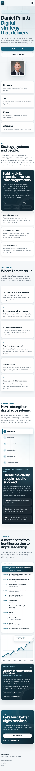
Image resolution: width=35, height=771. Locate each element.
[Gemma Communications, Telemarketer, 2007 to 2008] (8, 653)
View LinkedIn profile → (11, 740)
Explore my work (17, 49)
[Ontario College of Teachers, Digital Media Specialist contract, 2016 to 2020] (26, 645)
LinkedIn (3, 763)
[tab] (17, 431)
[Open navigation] (32, 3)
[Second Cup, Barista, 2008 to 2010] (11, 654)
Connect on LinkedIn (17, 54)
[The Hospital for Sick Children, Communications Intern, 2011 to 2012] (18, 649)
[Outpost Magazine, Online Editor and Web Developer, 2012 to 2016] (23, 649)
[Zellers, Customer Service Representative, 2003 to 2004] (2, 656)
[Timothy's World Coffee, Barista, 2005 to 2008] (5, 655)
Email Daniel (17, 736)
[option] (17, 569)
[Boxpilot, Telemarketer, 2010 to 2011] (16, 652)
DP (2, 3)
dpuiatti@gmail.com (6, 760)
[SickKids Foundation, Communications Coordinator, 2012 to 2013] (21, 647)
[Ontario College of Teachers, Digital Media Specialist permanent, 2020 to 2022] (29, 642)
